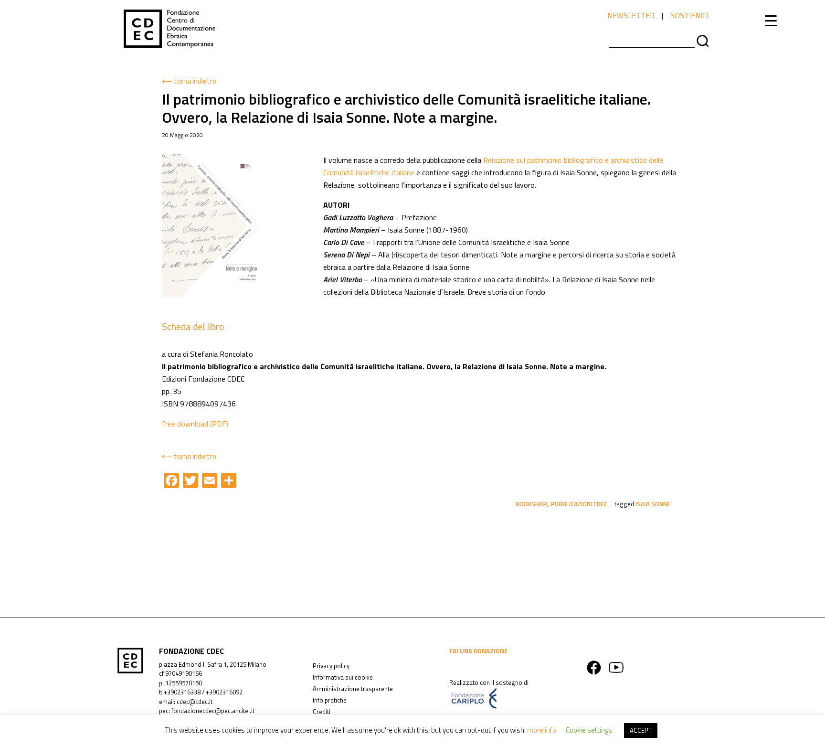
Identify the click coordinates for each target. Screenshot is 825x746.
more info (541, 730)
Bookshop (531, 504)
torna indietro (195, 80)
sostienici (689, 15)
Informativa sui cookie (343, 677)
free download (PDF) (195, 423)
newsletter (631, 15)
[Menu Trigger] (771, 20)
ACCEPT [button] (641, 730)
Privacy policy (331, 666)
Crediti (321, 711)
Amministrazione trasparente (353, 688)
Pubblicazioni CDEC (579, 504)
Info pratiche (330, 700)
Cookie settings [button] (589, 730)
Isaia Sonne (652, 504)
